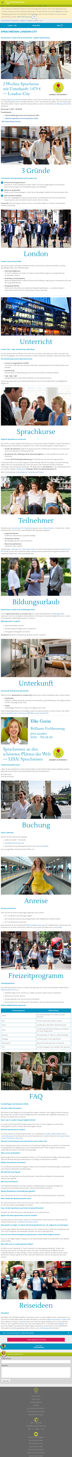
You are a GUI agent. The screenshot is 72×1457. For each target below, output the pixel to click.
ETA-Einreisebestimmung (35, 925)
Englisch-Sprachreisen (14, 100)
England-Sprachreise (8, 990)
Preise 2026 (36, 25)
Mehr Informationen (24, 17)
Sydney (22, 1322)
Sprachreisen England (36, 1437)
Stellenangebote (36, 1402)
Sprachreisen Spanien (36, 1450)
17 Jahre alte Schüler (28, 549)
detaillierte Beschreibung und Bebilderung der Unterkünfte (27, 713)
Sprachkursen (22, 472)
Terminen (31, 472)
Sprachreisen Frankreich (36, 1453)
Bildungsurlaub (62, 104)
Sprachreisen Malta (36, 1440)
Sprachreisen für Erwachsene (22, 528)
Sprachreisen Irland (36, 1443)
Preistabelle (44, 846)
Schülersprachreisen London (28, 1222)
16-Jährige (13, 549)
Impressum (36, 1399)
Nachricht (4, 1365)
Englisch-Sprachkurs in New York (58, 1319)
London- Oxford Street (53, 1134)
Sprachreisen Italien (36, 1456)
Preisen (41, 472)
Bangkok (61, 1324)
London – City (12, 25)
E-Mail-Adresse (6, 1358)
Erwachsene (15, 20)
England (30, 20)
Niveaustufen (21, 469)
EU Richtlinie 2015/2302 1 (36, 1408)
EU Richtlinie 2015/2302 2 (36, 1411)
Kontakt (36, 1405)
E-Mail (60, 927)
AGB (36, 1393)
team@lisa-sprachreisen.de (14, 843)
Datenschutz (36, 1396)
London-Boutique (7, 1136)
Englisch (23, 20)
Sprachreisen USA (36, 1446)
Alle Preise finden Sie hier (11, 122)
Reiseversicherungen (36, 1415)
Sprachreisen (5, 20)
